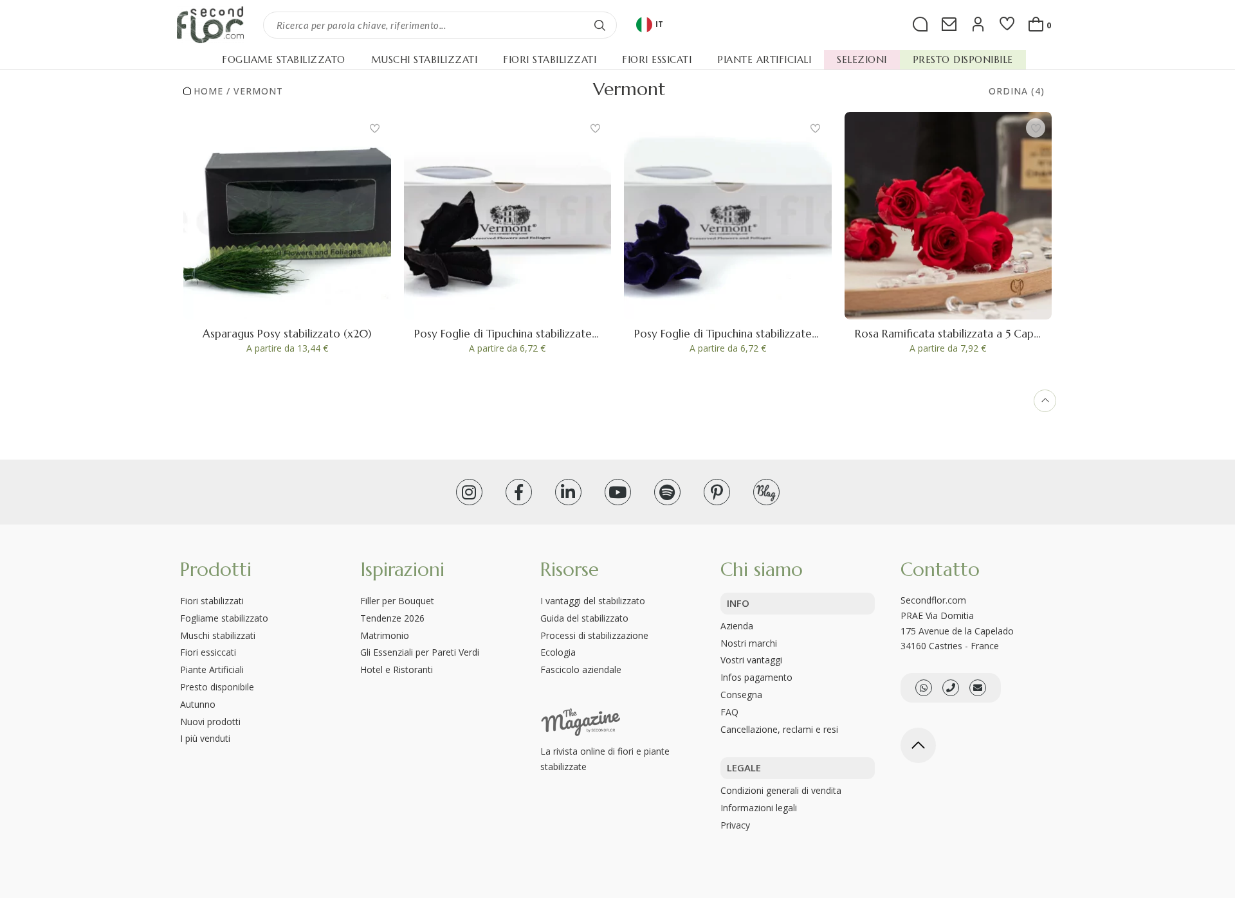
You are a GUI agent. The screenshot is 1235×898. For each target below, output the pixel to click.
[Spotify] (667, 492)
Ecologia (558, 652)
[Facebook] (519, 492)
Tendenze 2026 (392, 618)
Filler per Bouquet (397, 601)
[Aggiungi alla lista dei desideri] (375, 128)
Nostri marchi (748, 643)
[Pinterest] (717, 492)
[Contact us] (951, 688)
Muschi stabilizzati (217, 635)
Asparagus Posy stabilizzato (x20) (287, 334)
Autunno (197, 704)
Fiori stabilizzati (212, 601)
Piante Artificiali (212, 669)
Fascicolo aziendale (580, 669)
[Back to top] (918, 745)
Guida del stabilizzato (584, 618)
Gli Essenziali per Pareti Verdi (419, 652)
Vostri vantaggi (751, 660)
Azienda (736, 626)
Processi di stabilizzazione (594, 635)
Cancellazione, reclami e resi (779, 729)
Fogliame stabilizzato (224, 618)
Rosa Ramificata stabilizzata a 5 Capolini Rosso (971, 334)
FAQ (729, 712)
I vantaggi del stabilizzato (592, 601)
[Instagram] (469, 492)
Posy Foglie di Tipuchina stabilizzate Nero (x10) (531, 334)
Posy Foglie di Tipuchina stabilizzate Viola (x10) (751, 334)
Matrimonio (384, 635)
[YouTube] (618, 492)
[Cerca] (600, 25)
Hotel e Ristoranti (396, 669)
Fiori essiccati (208, 652)
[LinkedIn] (568, 492)
